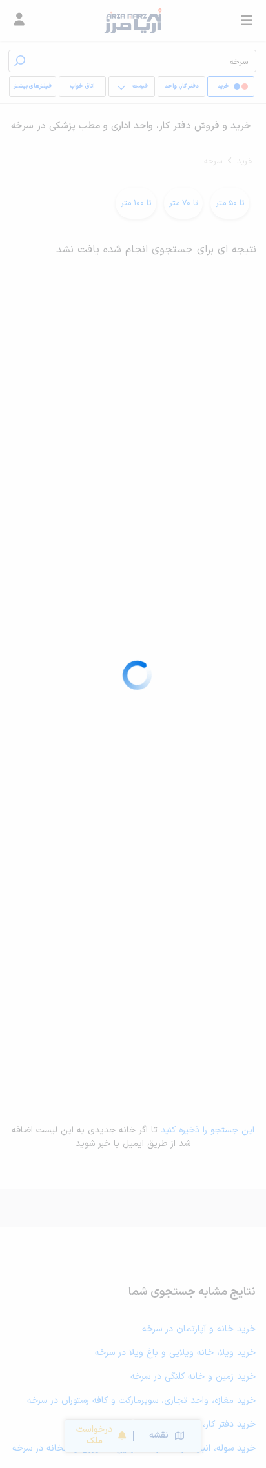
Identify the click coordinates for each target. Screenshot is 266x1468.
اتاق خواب (82, 86)
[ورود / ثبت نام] (19, 20)
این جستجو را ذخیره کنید (207, 1130)
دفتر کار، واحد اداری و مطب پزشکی (182, 89)
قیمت (140, 86)
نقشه (159, 1435)
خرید (245, 161)
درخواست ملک (94, 1435)
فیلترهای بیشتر (33, 86)
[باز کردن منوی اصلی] (246, 20)
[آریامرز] (132, 20)
